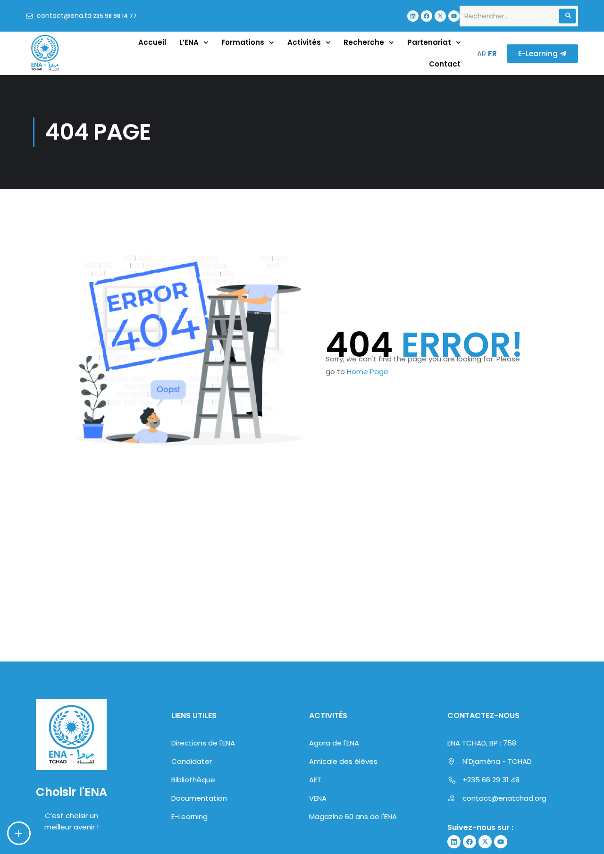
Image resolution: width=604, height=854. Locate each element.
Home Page (367, 372)
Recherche (364, 42)
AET (315, 780)
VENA (318, 798)
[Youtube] (454, 16)
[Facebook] (426, 16)
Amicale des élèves (343, 761)
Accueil (152, 42)
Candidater (191, 761)
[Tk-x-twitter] (440, 16)
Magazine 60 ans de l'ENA (353, 816)
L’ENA (189, 42)
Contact (445, 64)
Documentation (199, 798)
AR (481, 54)
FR (492, 54)
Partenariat (429, 42)
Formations (242, 42)
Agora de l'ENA (334, 743)
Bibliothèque (193, 780)
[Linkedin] (413, 16)
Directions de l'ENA (203, 743)
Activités (304, 42)
